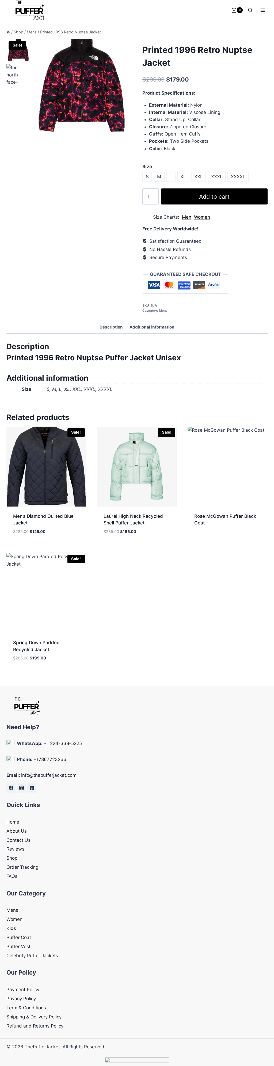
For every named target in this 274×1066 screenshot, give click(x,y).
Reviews (15, 849)
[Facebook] (11, 788)
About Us (16, 831)
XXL (198, 176)
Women (202, 217)
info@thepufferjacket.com (49, 775)
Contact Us (18, 840)
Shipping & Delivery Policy (34, 1016)
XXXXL (238, 176)
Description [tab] (111, 327)
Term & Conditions (26, 1007)
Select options (211, 540)
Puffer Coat (18, 937)
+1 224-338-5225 (63, 743)
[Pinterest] (31, 788)
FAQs (11, 876)
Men (186, 217)
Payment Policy (22, 989)
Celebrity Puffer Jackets (32, 955)
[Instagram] (21, 788)
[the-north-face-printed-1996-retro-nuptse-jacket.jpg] (82, 89)
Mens (163, 310)
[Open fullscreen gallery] (126, 134)
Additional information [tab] (152, 327)
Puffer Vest (18, 946)
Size (147, 166)
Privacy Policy (21, 998)
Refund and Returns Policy (34, 1026)
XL (183, 176)
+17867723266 (49, 759)
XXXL (217, 176)
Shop (11, 858)
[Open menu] (263, 10)
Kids (11, 928)
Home (12, 822)
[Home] (8, 32)
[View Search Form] (250, 10)
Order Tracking (22, 867)
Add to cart (214, 196)
